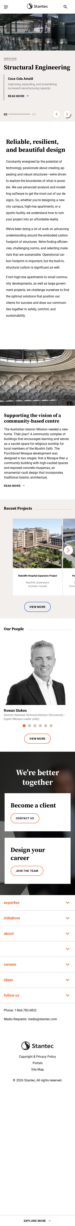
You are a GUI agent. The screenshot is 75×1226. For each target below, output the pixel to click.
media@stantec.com (42, 1019)
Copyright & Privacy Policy (37, 1057)
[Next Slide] (67, 114)
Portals (38, 1063)
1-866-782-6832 (25, 1010)
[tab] (24, 725)
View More (37, 606)
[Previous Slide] (57, 114)
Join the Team (27, 870)
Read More (12, 485)
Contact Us (25, 818)
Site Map (37, 1069)
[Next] (68, 550)
